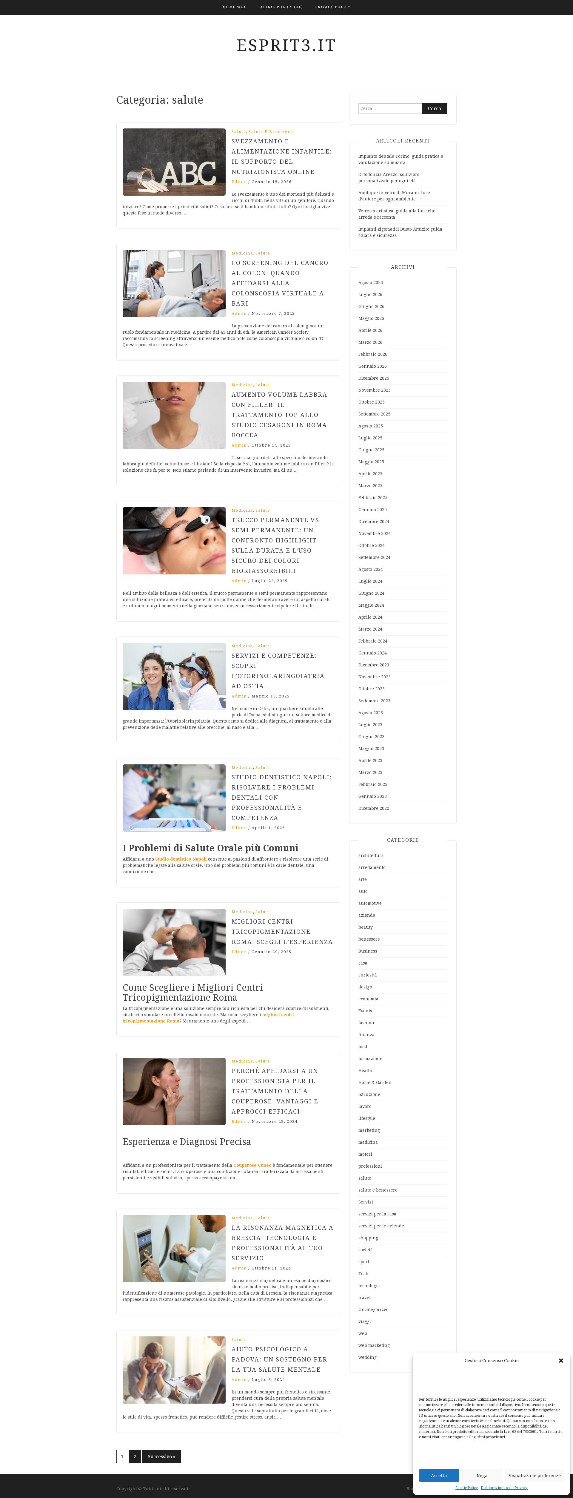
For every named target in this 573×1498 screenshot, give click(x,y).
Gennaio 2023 (372, 796)
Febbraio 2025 (372, 497)
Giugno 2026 (371, 306)
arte (362, 879)
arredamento (372, 867)
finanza (366, 1034)
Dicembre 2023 (373, 665)
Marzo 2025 (370, 485)
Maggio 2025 (371, 461)
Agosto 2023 (370, 712)
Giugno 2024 (371, 593)
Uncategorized (373, 1309)
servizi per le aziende (381, 1225)
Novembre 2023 (374, 676)
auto (363, 891)
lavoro (365, 1106)
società (365, 1249)
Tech (363, 1273)
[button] (561, 1361)
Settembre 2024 (374, 557)
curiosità (367, 975)
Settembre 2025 (374, 414)
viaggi (364, 1321)
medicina (242, 253)
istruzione (369, 1094)
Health (365, 1070)
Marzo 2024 (370, 629)
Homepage (235, 7)
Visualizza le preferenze (535, 1475)
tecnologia (369, 1285)
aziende (366, 915)
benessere (369, 939)
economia (368, 998)
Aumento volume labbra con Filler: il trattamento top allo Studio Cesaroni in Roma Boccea (279, 415)
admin (239, 313)
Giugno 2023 (371, 736)
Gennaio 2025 (372, 509)
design (365, 987)
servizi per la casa (377, 1214)
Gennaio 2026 (372, 366)
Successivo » (161, 1456)
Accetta (439, 1475)
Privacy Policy (333, 7)
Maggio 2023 (371, 748)
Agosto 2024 (370, 569)
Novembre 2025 (374, 390)
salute (239, 131)
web (362, 1333)
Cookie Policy (466, 1488)
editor (239, 182)
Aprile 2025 (370, 473)
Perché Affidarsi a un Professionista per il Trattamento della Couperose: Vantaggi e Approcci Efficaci (275, 1091)
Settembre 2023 (374, 700)
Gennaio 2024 (372, 653)
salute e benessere (271, 131)
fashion (366, 1022)
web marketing (374, 1345)
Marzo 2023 (370, 772)
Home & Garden (375, 1082)
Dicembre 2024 (373, 521)
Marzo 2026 (370, 342)
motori (365, 1154)
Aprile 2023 (370, 760)
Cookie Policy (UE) (280, 7)
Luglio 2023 (370, 724)
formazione (370, 1058)
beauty (365, 927)
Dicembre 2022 (373, 808)
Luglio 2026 (370, 294)
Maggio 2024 (371, 605)
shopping (368, 1237)
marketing (369, 1130)
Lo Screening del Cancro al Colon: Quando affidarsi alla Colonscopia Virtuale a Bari (280, 283)
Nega (482, 1475)
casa (362, 963)
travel (364, 1297)
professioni (370, 1166)
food (362, 1046)
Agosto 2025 (370, 426)
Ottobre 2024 (371, 545)
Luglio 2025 (370, 438)
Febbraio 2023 (372, 784)
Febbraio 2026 (372, 354)
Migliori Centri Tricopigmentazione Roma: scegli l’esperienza (282, 931)
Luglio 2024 (370, 581)
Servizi (365, 1202)
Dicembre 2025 (373, 378)
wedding (367, 1357)
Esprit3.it (287, 45)
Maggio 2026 (371, 318)
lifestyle (366, 1118)
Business (367, 951)
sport (363, 1261)
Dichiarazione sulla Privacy (504, 1488)
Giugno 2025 (371, 449)
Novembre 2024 (374, 533)
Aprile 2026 (370, 330)
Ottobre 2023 (371, 688)
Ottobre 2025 (371, 402)
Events (365, 1010)
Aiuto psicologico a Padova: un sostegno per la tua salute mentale (279, 1359)
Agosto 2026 (370, 282)
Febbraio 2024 (372, 641)
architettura (371, 855)
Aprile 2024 (370, 617)
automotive (370, 903)
